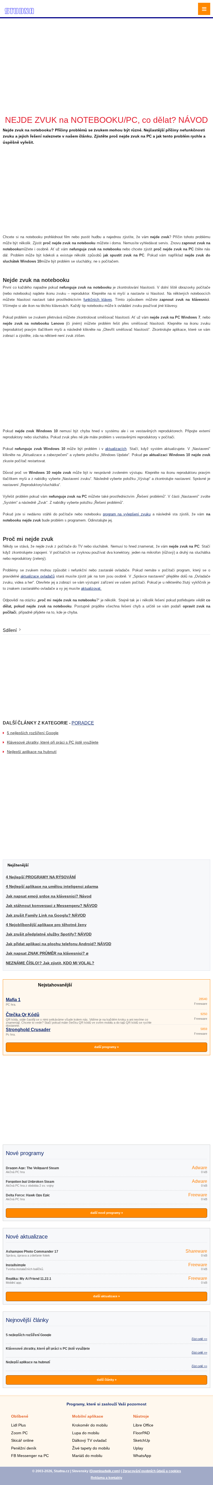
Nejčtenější (18, 865)
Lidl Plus (18, 1425)
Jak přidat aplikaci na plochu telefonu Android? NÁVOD (58, 944)
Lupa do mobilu (85, 1433)
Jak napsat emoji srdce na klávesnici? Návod (49, 896)
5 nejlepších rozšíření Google (33, 733)
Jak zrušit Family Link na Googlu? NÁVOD (46, 915)
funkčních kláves (97, 299)
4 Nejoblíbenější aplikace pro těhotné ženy (46, 924)
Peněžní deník (23, 1448)
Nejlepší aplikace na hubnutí (32, 751)
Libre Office (143, 1425)
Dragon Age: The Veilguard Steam (32, 1168)
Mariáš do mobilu (87, 1455)
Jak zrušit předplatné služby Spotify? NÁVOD (49, 934)
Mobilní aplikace (87, 1416)
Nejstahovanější (55, 985)
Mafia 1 (13, 999)
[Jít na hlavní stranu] (19, 13)
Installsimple (16, 1265)
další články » (106, 1379)
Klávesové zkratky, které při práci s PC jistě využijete (52, 742)
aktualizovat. (91, 588)
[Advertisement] (107, 58)
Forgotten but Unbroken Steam (30, 1182)
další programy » (106, 1047)
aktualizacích (115, 449)
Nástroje (141, 1416)
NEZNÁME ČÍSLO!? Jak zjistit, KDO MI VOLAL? (50, 963)
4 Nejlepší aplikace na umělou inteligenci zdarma (52, 886)
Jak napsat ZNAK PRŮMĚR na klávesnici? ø (47, 953)
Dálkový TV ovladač (89, 1440)
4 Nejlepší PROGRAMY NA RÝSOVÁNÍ (41, 877)
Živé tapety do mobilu (91, 1448)
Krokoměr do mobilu (90, 1425)
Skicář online (22, 1440)
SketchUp (141, 1440)
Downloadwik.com (104, 1471)
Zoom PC (19, 1433)
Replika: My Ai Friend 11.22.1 (28, 1279)
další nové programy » (106, 1212)
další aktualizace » (106, 1296)
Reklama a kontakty (106, 1478)
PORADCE (83, 723)
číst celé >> (199, 1339)
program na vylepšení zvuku (127, 514)
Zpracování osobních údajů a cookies (152, 1471)
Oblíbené (19, 1416)
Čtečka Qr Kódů (22, 1014)
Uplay (138, 1448)
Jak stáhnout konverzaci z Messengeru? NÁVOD (51, 905)
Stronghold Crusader (28, 1029)
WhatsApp (142, 1455)
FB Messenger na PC (30, 1455)
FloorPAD (141, 1433)
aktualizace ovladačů (38, 576)
